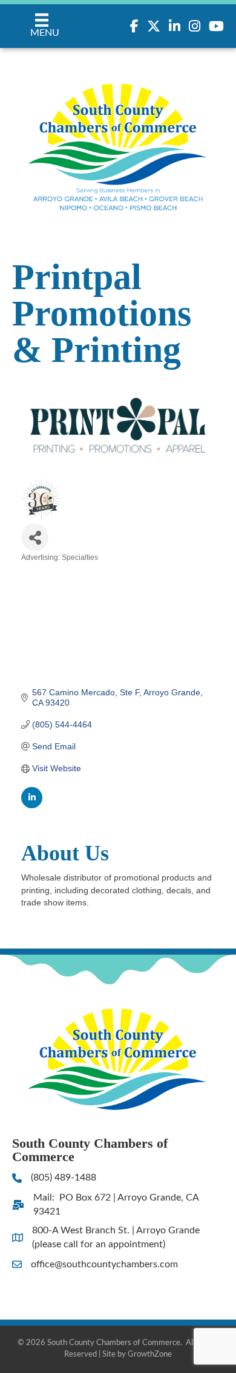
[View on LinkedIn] (31, 805)
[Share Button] (34, 537)
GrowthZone (150, 1354)
